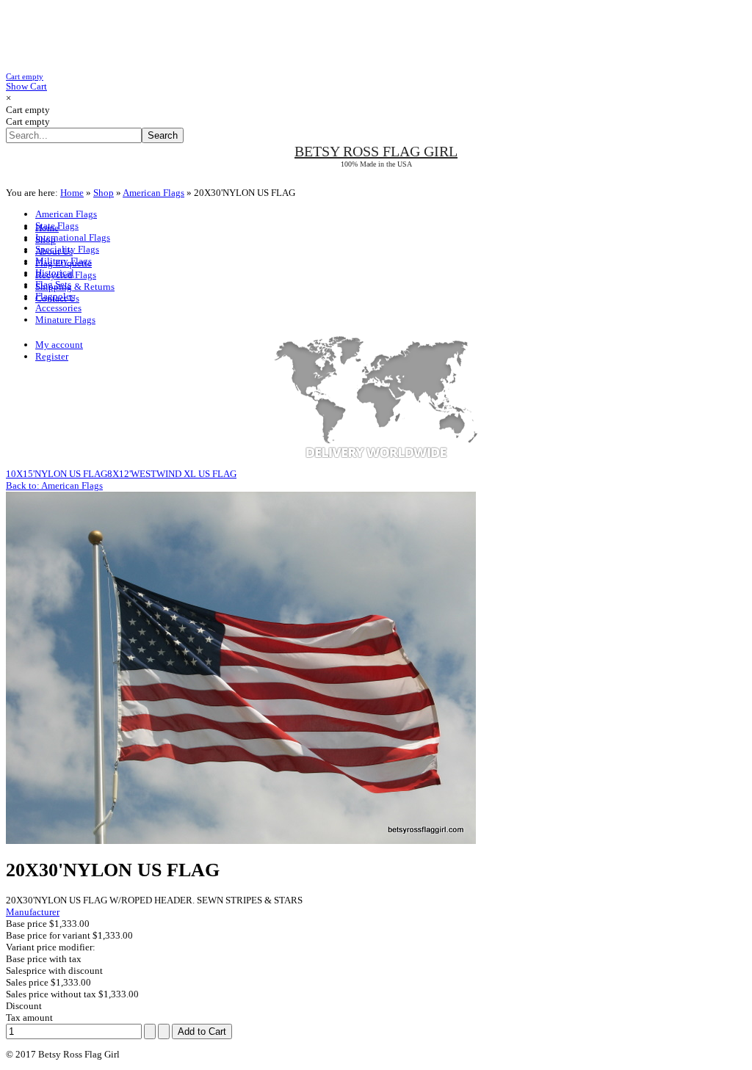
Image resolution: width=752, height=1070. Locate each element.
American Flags (153, 192)
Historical (54, 272)
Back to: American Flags (54, 485)
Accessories (58, 307)
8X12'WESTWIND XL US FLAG (171, 473)
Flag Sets (53, 284)
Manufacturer (32, 911)
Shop (103, 192)
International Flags (72, 237)
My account (59, 344)
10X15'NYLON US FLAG (56, 473)
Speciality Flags (67, 249)
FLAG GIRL (376, 151)
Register (51, 356)
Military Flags (63, 260)
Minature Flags (65, 319)
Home (72, 192)
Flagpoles (54, 296)
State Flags (57, 225)
